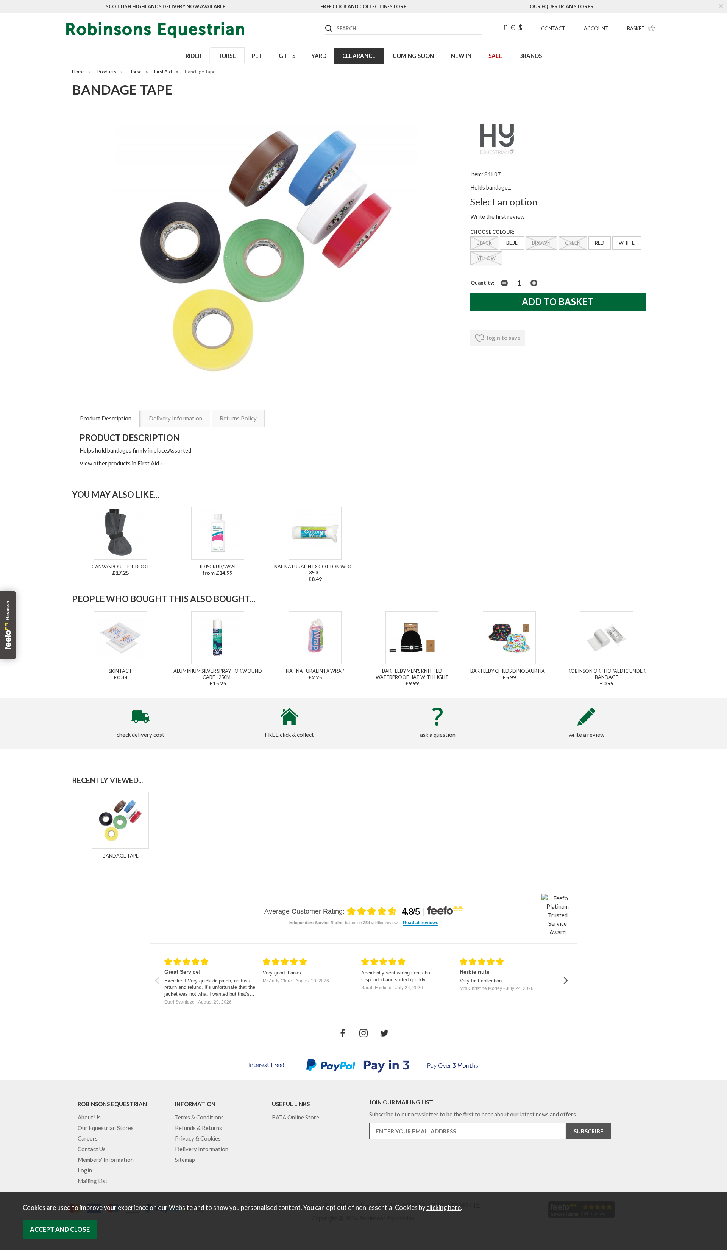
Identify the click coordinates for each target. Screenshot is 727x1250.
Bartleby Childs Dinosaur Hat (509, 671)
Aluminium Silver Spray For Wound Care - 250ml (217, 674)
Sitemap (185, 1159)
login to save (503, 337)
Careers (88, 1138)
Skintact (120, 671)
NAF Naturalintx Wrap (315, 671)
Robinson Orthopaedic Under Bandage (607, 674)
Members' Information (106, 1159)
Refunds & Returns (198, 1127)
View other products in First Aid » (121, 463)
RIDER (193, 55)
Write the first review (497, 216)
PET (257, 55)
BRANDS (530, 55)
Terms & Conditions (199, 1117)
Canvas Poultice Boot (121, 567)
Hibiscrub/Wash (218, 567)
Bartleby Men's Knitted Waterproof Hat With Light (412, 674)
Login (85, 1170)
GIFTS (287, 55)
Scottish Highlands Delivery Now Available (165, 6)
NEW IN (461, 55)
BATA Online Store (295, 1117)
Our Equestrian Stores (561, 6)
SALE (495, 55)
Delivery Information (175, 418)
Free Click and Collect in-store (363, 6)
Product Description (105, 418)
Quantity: (483, 283)
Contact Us (92, 1149)
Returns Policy (238, 418)
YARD (318, 55)
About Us (89, 1117)
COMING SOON (413, 55)
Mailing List (93, 1180)
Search (325, 22)
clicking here (443, 1207)
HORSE (226, 55)
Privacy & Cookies (198, 1138)
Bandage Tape (121, 856)
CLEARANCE (359, 55)
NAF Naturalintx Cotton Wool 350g (315, 570)
